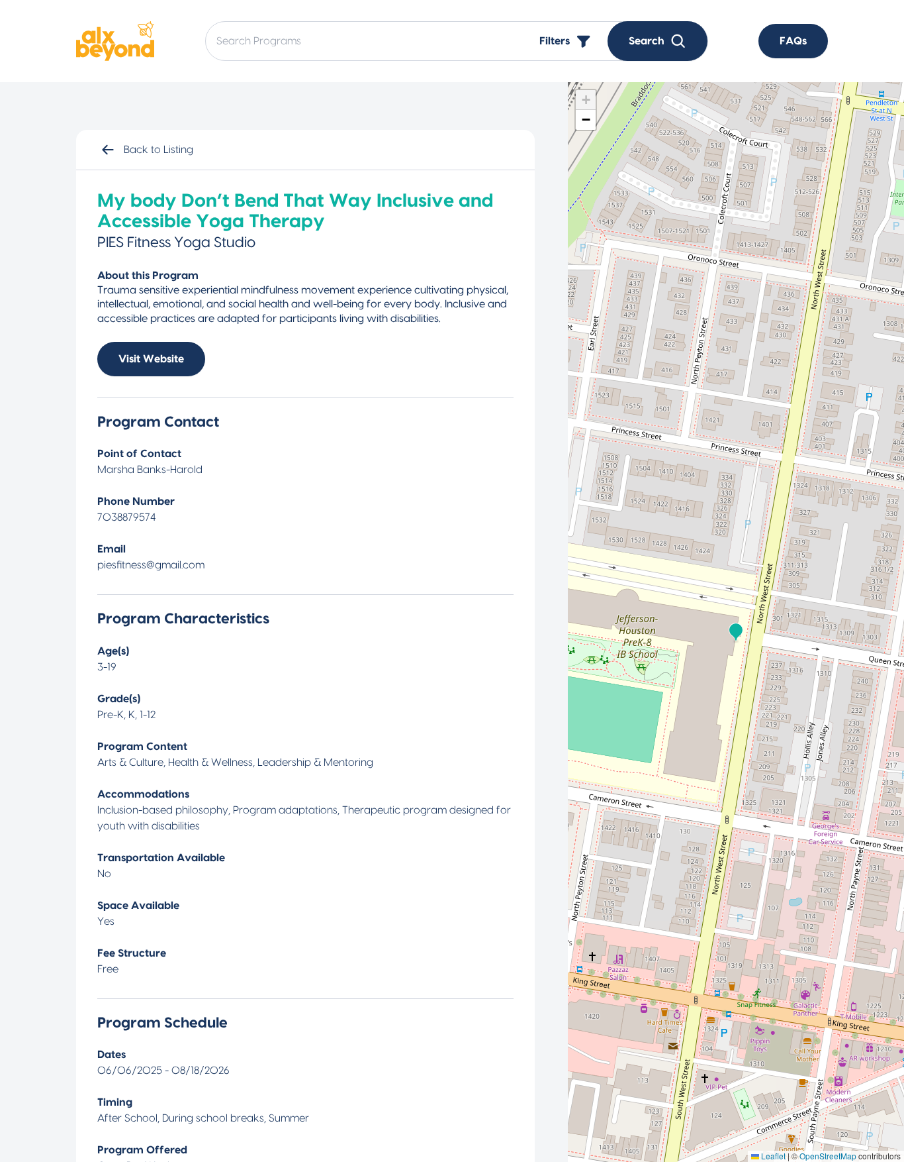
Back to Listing (158, 149)
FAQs (793, 41)
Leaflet (772, 1155)
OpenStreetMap (827, 1155)
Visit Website (151, 359)
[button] (736, 632)
